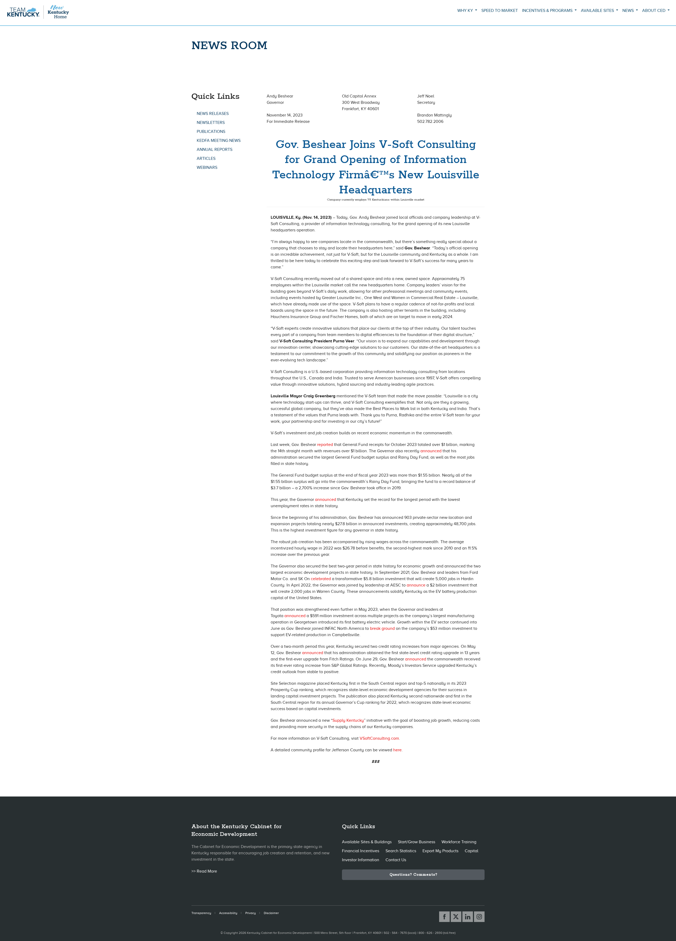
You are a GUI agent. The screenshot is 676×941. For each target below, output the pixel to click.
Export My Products (440, 851)
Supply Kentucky (348, 720)
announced (431, 451)
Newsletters (211, 122)
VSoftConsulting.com (379, 738)
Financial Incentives (360, 851)
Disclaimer (271, 913)
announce (416, 585)
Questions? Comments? (413, 874)
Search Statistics (401, 851)
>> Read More (204, 871)
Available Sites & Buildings (367, 842)
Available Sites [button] (598, 10)
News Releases (213, 113)
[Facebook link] (444, 916)
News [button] (628, 10)
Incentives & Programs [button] (548, 10)
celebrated (321, 578)
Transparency (201, 913)
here (397, 750)
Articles (206, 158)
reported (325, 444)
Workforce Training (459, 842)
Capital (471, 851)
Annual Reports (214, 149)
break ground (382, 628)
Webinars (207, 167)
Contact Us (396, 860)
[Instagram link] (479, 916)
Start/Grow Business (416, 842)
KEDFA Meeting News (219, 140)
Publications (211, 131)
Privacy (250, 913)
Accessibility (228, 913)
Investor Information (360, 860)
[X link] (456, 916)
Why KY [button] (465, 10)
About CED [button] (654, 10)
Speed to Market (499, 10)
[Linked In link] (467, 916)
